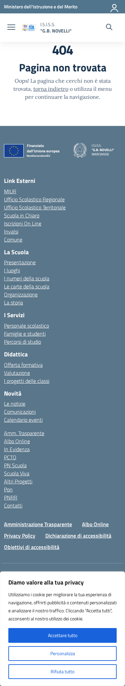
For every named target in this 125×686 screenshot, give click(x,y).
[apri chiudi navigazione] (11, 28)
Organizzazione (21, 294)
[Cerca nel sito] (109, 27)
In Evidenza (17, 449)
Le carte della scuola (26, 286)
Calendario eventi (23, 420)
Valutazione (17, 373)
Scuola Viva (16, 473)
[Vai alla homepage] (28, 27)
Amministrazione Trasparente (38, 524)
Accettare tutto (62, 635)
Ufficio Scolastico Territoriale (35, 207)
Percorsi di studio (22, 342)
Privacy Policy (19, 536)
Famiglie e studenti (25, 334)
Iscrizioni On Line (22, 223)
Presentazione (20, 262)
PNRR (10, 497)
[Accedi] (114, 6)
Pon (8, 489)
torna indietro (50, 88)
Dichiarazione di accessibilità (78, 536)
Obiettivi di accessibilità (31, 547)
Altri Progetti (18, 481)
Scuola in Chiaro (21, 215)
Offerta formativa (23, 365)
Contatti (13, 505)
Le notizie (14, 404)
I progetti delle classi (26, 381)
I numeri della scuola (26, 278)
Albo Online (17, 441)
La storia (13, 302)
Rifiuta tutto (62, 671)
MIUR (10, 191)
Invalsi (11, 231)
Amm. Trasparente (24, 433)
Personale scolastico (26, 326)
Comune (13, 239)
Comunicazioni (20, 412)
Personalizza (62, 653)
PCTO (10, 457)
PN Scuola (15, 465)
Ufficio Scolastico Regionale (34, 199)
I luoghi (12, 270)
